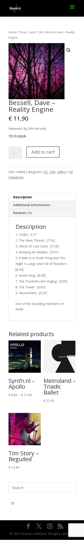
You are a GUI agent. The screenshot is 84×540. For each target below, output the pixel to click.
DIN (40, 32)
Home (13, 32)
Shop (22, 32)
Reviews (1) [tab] (22, 213)
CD (45, 172)
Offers (61, 172)
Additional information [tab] (31, 205)
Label (32, 32)
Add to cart (43, 152)
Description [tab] (22, 197)
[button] (69, 50)
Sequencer (16, 177)
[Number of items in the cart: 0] (12, 503)
